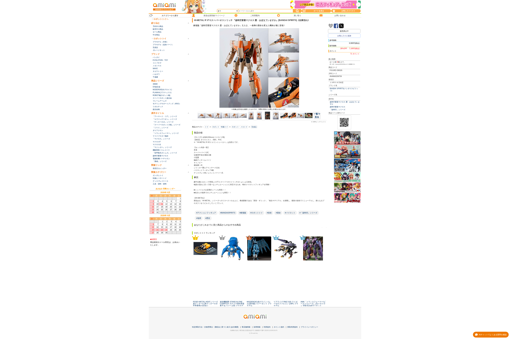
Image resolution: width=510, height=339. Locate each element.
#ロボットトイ (256, 213)
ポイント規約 (279, 327)
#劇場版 (242, 213)
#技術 (269, 213)
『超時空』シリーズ (337, 110)
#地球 (198, 218)
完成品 (254, 127)
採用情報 (257, 327)
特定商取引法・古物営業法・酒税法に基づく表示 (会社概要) (215, 327)
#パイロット (290, 213)
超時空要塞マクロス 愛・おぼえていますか (345, 103)
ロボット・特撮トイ (220, 127)
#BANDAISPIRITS (227, 213)
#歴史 (207, 218)
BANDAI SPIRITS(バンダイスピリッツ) (344, 90)
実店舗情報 (246, 327)
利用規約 (267, 327)
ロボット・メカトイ (239, 127)
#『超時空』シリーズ (308, 213)
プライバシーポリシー (309, 327)
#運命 (278, 213)
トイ (206, 127)
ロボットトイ (160, 38)
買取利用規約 (292, 327)
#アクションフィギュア (206, 213)
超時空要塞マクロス (337, 107)
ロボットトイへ (161, 19)
